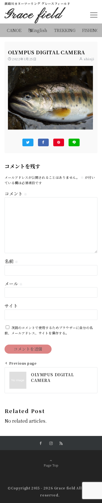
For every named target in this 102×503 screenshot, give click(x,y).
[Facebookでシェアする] (43, 142)
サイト (11, 305)
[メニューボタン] (93, 15)
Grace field (33, 15)
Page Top (51, 465)
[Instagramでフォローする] (51, 443)
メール (14, 283)
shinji (89, 59)
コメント (16, 193)
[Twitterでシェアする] (27, 142)
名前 (11, 261)
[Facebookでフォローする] (40, 443)
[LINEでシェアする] (74, 142)
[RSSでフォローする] (61, 443)
